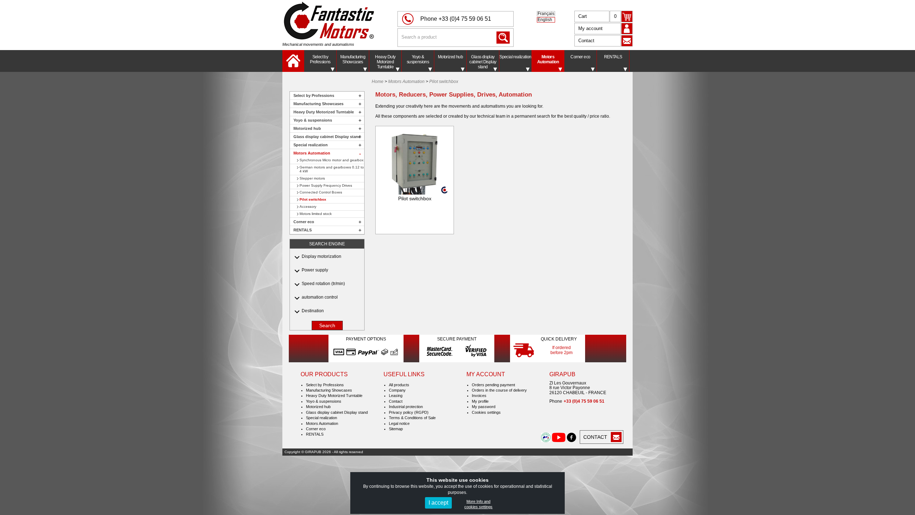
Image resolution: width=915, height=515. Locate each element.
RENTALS (613, 56)
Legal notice (399, 423)
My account (590, 28)
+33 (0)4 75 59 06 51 (465, 19)
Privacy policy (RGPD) (409, 412)
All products (399, 385)
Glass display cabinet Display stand (482, 61)
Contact (586, 40)
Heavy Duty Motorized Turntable (385, 61)
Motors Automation (548, 59)
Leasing (395, 395)
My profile (480, 401)
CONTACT (595, 437)
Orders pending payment (493, 385)
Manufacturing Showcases (352, 59)
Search (327, 325)
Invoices (479, 395)
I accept (438, 503)
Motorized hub (450, 56)
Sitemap (396, 429)
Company (397, 390)
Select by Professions (320, 59)
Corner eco (580, 56)
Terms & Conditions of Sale (412, 418)
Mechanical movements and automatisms (318, 44)
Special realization (515, 56)
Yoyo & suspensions (418, 59)
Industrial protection (406, 406)
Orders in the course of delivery (499, 390)
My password (483, 406)
